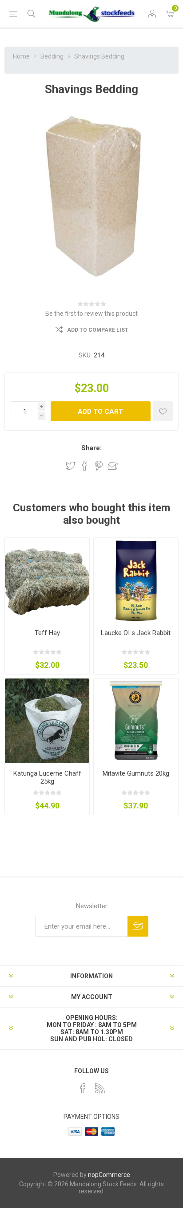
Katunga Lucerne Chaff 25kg (47, 777)
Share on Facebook (85, 466)
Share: (91, 448)
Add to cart (100, 412)
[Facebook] (83, 1088)
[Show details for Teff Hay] (47, 580)
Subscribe (137, 926)
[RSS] (100, 1088)
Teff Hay (47, 633)
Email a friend (113, 466)
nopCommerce (109, 1174)
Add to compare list (97, 330)
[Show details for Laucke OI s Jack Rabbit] (136, 580)
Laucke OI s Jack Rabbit (136, 633)
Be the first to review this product (91, 313)
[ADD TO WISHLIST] (163, 411)
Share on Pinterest (98, 466)
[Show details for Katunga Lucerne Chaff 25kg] (47, 721)
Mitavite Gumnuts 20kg (136, 773)
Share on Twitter (71, 466)
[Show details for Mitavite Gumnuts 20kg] (136, 721)
